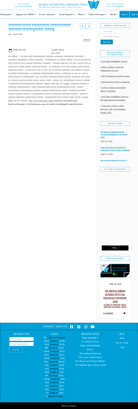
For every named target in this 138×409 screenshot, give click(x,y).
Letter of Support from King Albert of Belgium (113, 89)
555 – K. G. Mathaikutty (113, 188)
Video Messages (115, 258)
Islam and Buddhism (90, 345)
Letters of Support (115, 169)
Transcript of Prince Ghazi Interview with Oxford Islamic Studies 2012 (112, 109)
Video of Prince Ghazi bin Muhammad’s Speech (112, 69)
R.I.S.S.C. (90, 349)
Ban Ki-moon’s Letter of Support (116, 82)
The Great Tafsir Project (90, 357)
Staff (107, 189)
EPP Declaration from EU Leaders (116, 76)
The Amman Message (90, 353)
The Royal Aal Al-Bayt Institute (90, 361)
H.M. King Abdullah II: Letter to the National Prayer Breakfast (114, 98)
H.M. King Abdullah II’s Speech (114, 61)
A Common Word (90, 341)
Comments (108, 313)
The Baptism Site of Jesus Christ (90, 365)
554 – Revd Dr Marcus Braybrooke (114, 212)
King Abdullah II (90, 337)
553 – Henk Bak (112, 233)
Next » (115, 247)
